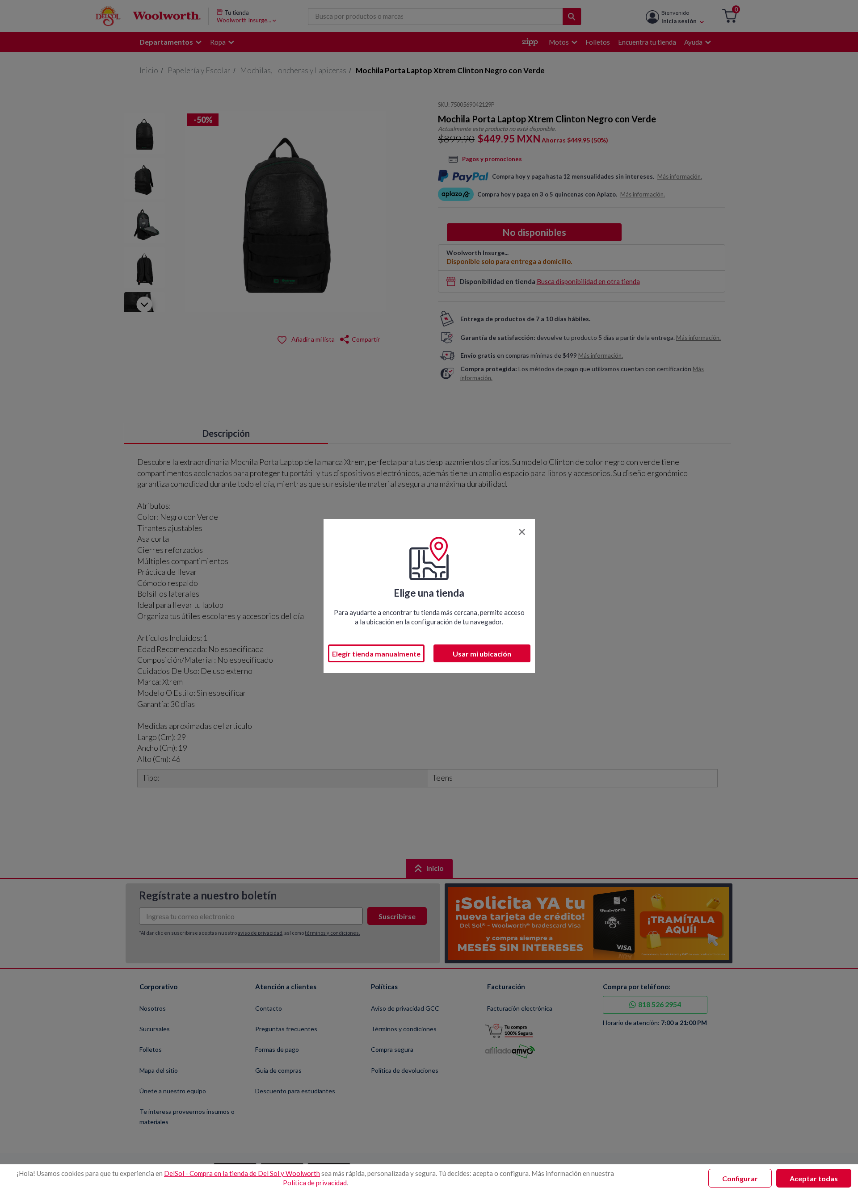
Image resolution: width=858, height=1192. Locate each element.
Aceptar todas (814, 1178)
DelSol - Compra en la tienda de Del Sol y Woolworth (242, 1173)
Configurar (740, 1178)
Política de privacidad (315, 1183)
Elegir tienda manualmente (376, 653)
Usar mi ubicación (482, 653)
